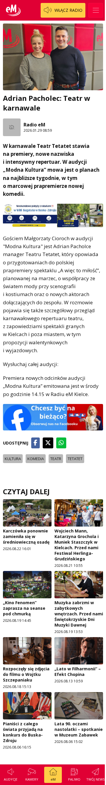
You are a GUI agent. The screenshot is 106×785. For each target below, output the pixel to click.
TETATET (75, 458)
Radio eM (34, 124)
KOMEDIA (35, 458)
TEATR (55, 458)
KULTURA (13, 458)
